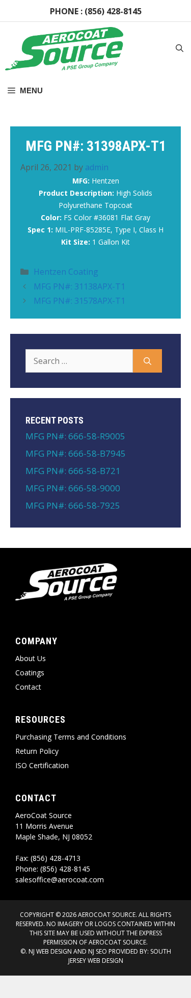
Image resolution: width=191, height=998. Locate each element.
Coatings (29, 672)
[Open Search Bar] (179, 49)
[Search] (147, 361)
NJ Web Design (49, 951)
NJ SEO (97, 951)
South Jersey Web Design (119, 956)
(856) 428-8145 (113, 11)
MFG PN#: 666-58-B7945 (75, 453)
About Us (30, 658)
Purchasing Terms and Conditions (70, 737)
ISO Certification (42, 765)
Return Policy (37, 751)
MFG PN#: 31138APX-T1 (79, 286)
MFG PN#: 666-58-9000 (72, 488)
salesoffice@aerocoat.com (59, 879)
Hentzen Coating (66, 271)
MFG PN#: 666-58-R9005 (75, 436)
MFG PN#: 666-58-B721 (73, 471)
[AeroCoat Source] (64, 48)
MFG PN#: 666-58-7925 (72, 505)
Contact (28, 687)
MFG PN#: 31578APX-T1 (79, 300)
